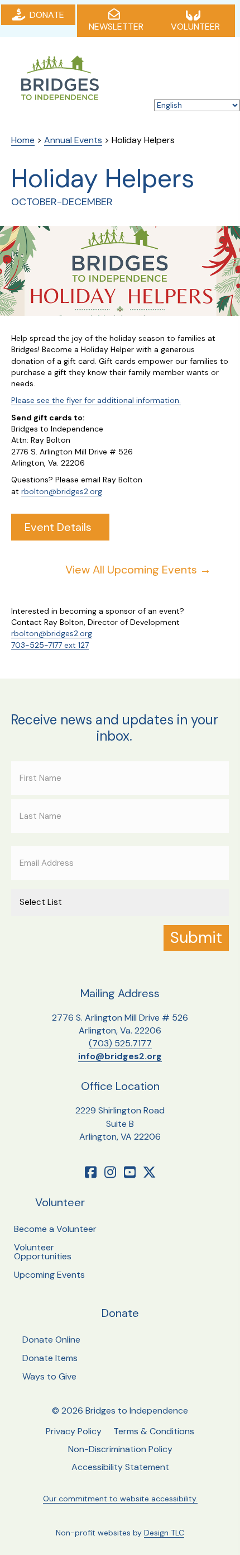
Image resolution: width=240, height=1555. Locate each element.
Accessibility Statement (120, 1467)
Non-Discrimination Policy (120, 1449)
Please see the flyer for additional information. (96, 400)
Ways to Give (49, 1376)
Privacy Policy (74, 1431)
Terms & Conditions (153, 1431)
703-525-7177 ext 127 (50, 645)
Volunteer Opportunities (42, 1251)
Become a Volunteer (55, 1229)
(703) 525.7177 (120, 1043)
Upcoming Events (49, 1275)
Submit (196, 937)
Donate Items (50, 1358)
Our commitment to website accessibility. (120, 1499)
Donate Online (51, 1339)
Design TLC (164, 1533)
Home (23, 140)
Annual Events (73, 140)
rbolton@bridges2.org (61, 491)
